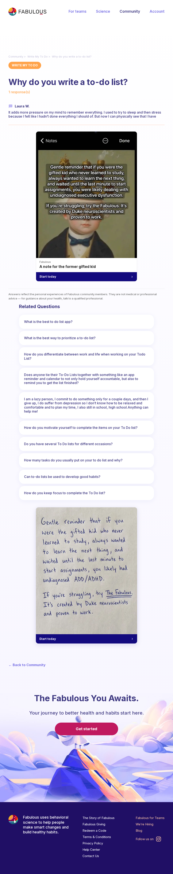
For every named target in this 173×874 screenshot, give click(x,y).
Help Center (91, 850)
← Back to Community (27, 665)
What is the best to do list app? (48, 322)
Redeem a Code (94, 831)
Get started (86, 729)
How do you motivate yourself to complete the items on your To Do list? (81, 427)
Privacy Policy (92, 843)
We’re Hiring (144, 824)
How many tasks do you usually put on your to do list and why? (73, 460)
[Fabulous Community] (27, 12)
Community (130, 11)
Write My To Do (37, 56)
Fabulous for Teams (150, 818)
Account (157, 11)
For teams (77, 11)
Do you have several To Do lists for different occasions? (68, 444)
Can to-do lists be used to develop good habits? (62, 477)
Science (103, 11)
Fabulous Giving (93, 824)
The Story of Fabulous (98, 818)
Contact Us (90, 856)
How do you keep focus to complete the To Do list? (64, 493)
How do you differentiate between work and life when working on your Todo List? (84, 356)
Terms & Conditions (96, 837)
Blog (139, 831)
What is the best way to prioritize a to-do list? (60, 338)
